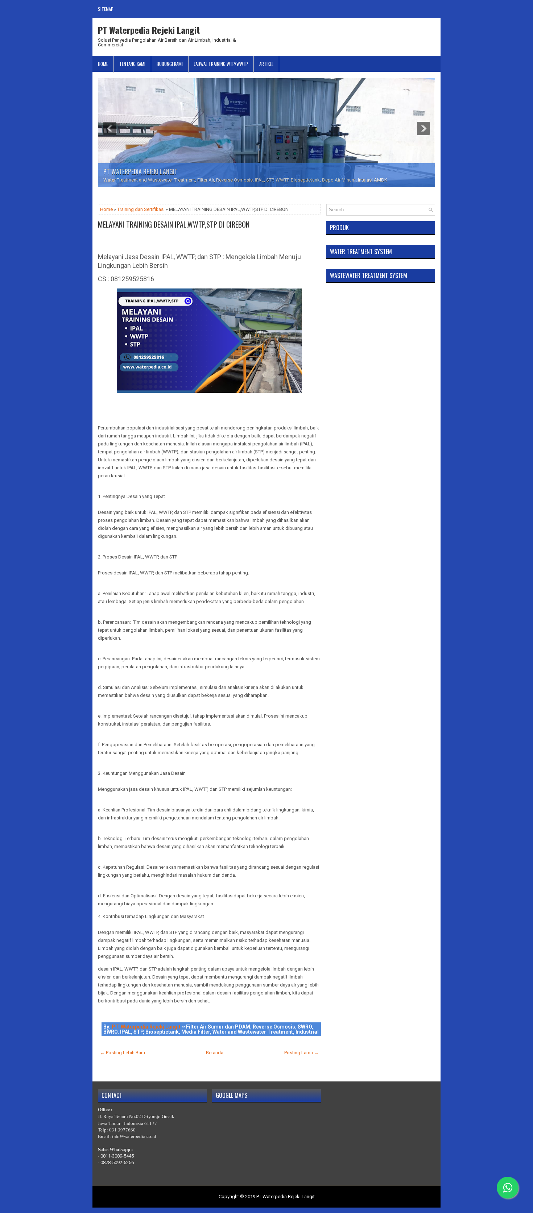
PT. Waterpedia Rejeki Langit (146, 1027)
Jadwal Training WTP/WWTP (221, 63)
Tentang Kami (132, 63)
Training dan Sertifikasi (141, 209)
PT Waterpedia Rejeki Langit (149, 29)
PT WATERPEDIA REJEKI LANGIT (140, 171)
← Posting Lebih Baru (122, 1052)
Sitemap (105, 9)
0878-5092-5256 (117, 1162)
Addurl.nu (425, 28)
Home (103, 63)
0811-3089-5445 (117, 1156)
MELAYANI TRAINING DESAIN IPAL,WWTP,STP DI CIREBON (173, 224)
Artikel (266, 63)
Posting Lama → (301, 1052)
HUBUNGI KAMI (170, 63)
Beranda (214, 1052)
